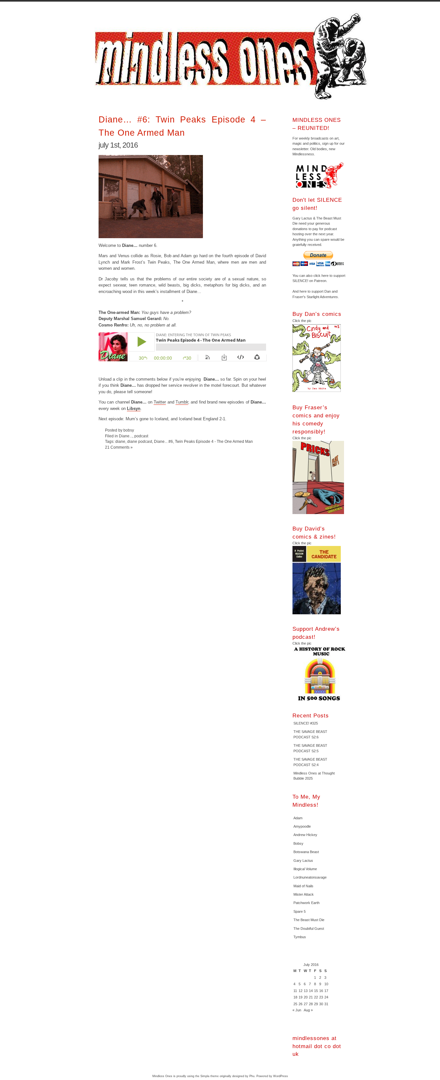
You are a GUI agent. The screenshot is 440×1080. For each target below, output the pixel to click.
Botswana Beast (306, 852)
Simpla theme (209, 1076)
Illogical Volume (305, 869)
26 (300, 1004)
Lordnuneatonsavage (310, 877)
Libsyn (133, 408)
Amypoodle (302, 826)
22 (316, 997)
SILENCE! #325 (305, 723)
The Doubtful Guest (308, 928)
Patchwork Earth (306, 903)
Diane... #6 (163, 441)
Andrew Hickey (305, 835)
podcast (141, 436)
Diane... (125, 436)
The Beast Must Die (308, 920)
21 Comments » (119, 447)
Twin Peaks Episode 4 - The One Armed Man (214, 441)
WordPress (280, 1076)
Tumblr (182, 402)
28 (311, 1004)
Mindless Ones (232, 56)
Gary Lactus (303, 860)
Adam (297, 818)
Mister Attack (303, 894)
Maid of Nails (303, 886)
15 (316, 991)
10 (326, 984)
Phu (251, 1076)
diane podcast (139, 441)
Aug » (308, 1010)
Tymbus (299, 937)
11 (295, 991)
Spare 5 (299, 911)
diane (120, 441)
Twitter (160, 402)
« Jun (296, 1010)
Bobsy (298, 843)
